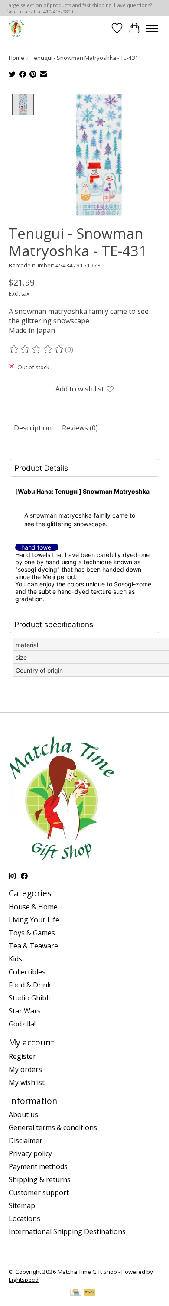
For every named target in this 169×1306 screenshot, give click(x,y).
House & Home (33, 907)
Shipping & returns (40, 1179)
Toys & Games (32, 933)
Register (22, 1056)
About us (23, 1114)
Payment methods (38, 1166)
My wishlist (27, 1082)
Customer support (39, 1192)
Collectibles (27, 972)
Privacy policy (30, 1153)
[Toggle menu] (151, 28)
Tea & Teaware (33, 946)
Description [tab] (33, 428)
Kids (15, 959)
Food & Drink (30, 985)
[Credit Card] (75, 1293)
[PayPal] (89, 1293)
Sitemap (22, 1205)
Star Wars (25, 1011)
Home (16, 58)
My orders (25, 1069)
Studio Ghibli (29, 998)
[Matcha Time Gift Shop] (16, 28)
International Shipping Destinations (67, 1231)
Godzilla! (22, 1024)
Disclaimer (25, 1140)
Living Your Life (34, 920)
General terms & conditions (53, 1127)
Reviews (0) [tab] (80, 428)
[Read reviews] (37, 349)
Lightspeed (24, 1279)
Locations (24, 1218)
